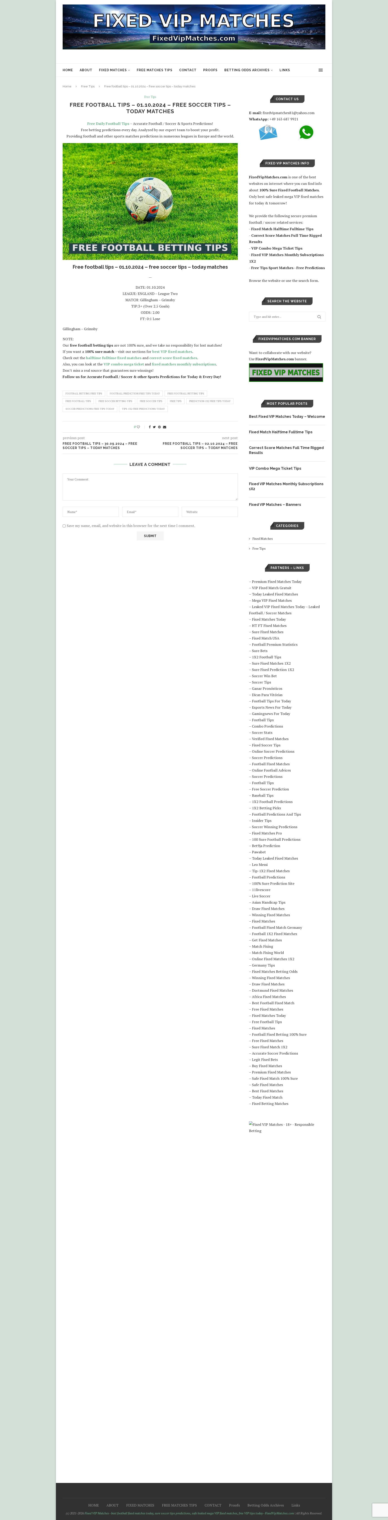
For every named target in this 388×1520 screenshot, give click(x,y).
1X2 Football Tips (266, 657)
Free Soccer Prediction (270, 789)
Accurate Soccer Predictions (275, 1053)
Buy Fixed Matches (267, 1065)
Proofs (210, 70)
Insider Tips (261, 820)
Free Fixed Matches (267, 1009)
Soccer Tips (261, 682)
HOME (68, 70)
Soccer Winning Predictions (274, 826)
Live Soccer (261, 896)
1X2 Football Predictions (272, 801)
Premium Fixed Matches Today (277, 581)
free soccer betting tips (115, 401)
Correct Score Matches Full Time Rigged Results (286, 450)
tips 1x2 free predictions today (143, 408)
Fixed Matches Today (269, 619)
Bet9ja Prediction (266, 845)
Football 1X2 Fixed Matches (274, 933)
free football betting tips (186, 393)
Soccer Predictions (267, 757)
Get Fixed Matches (267, 940)
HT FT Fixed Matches (269, 625)
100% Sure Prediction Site (273, 883)
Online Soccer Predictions (273, 751)
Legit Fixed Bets (265, 1059)
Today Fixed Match (267, 1097)
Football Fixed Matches (271, 763)
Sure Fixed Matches (267, 631)
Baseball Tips (262, 795)
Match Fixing (262, 946)
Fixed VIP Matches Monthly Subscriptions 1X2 (286, 486)
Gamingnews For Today (271, 713)
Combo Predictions (267, 726)
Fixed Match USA (265, 638)
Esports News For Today (271, 707)
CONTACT (187, 70)
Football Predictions (268, 877)
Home (67, 86)
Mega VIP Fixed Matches (272, 600)
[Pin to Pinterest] (159, 427)
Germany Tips (263, 965)
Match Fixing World (268, 952)
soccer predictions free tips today (90, 408)
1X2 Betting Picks (266, 807)
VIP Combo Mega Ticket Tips (275, 468)
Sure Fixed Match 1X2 (269, 1046)
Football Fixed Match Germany (277, 927)
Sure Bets (259, 650)
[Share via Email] (164, 427)
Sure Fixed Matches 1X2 (271, 663)
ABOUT (86, 70)
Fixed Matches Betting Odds (275, 971)
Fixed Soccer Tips (266, 745)
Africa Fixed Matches (269, 996)
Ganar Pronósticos (267, 688)
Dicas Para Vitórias (267, 694)
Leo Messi (260, 864)
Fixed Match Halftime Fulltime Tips (281, 432)
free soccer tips (151, 401)
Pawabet (259, 852)
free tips (176, 401)
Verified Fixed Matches (270, 738)
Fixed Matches (262, 538)
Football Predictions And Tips (276, 814)
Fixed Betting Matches (270, 1103)
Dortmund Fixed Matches (272, 990)
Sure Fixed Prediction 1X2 (273, 669)
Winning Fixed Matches (271, 914)
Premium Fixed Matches (271, 1072)
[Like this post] (141, 427)
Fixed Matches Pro (267, 833)
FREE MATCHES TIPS (154, 70)
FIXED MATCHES (113, 70)
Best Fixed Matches (267, 1091)
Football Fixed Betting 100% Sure (279, 1034)
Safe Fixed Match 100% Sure (275, 1078)
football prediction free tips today (135, 393)
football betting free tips (84, 393)
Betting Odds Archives (247, 70)
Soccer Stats (262, 732)
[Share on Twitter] (154, 427)
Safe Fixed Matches (267, 1084)
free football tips (78, 401)
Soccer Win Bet (264, 675)
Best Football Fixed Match (273, 1002)
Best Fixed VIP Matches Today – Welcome (287, 416)
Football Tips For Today (271, 701)
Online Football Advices (271, 770)
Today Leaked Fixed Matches (275, 594)
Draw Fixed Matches (268, 908)
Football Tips (263, 719)
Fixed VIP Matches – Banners (275, 504)
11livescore (261, 889)
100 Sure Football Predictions (276, 839)
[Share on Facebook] (150, 427)
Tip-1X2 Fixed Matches (271, 870)
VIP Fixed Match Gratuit (271, 587)
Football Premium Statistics (275, 644)
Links (285, 70)
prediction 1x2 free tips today (210, 401)
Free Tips (88, 86)
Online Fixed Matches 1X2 (273, 958)
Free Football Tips (267, 1021)
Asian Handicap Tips (268, 902)
